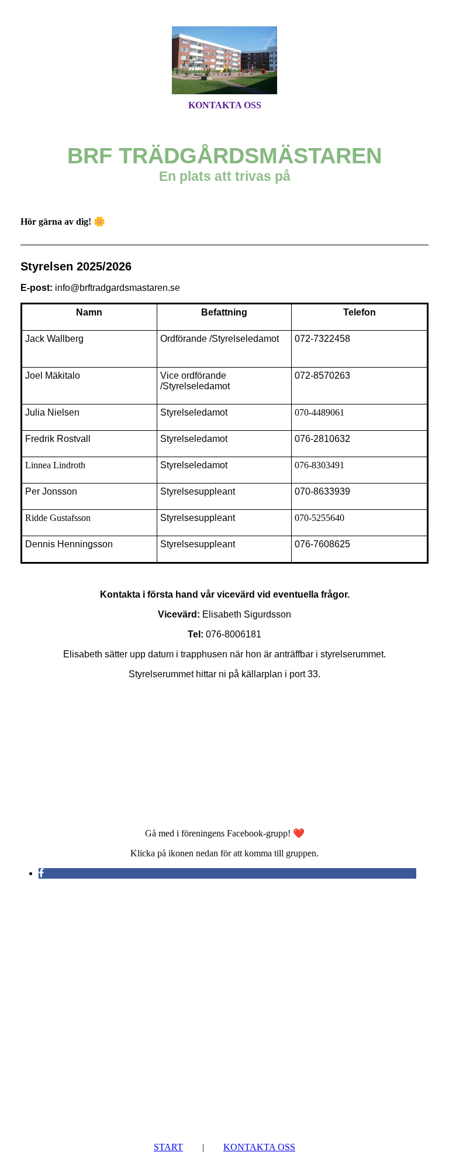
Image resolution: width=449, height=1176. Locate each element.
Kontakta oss (224, 105)
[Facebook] (41, 873)
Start (168, 1147)
